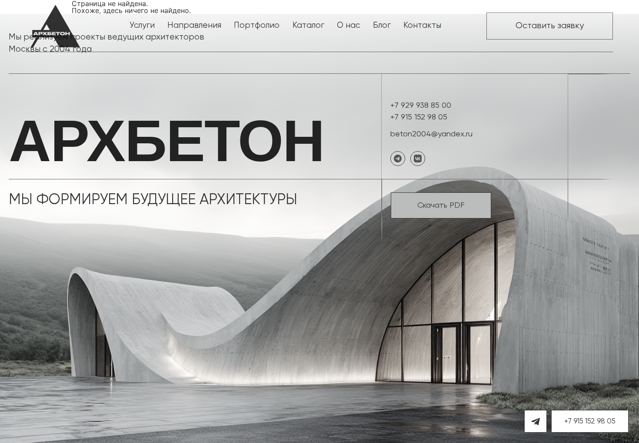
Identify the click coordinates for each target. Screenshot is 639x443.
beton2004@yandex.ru (431, 134)
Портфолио (257, 25)
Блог (382, 25)
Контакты (422, 25)
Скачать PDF (441, 205)
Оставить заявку (550, 25)
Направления (194, 25)
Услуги (142, 25)
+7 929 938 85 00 (420, 105)
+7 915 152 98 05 (418, 117)
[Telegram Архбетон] (535, 421)
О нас (348, 25)
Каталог (308, 25)
